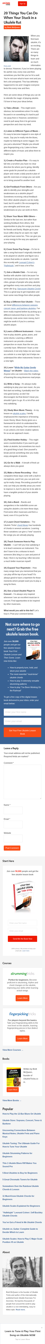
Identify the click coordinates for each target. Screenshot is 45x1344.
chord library (22, 525)
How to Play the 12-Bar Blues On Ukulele (21, 1114)
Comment (9, 763)
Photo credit (7, 66)
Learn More (23, 998)
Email (7, 819)
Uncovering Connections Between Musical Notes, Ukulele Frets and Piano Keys (21, 1133)
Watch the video (31, 371)
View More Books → (12, 1100)
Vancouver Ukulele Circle (28, 289)
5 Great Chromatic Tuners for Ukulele (20, 1179)
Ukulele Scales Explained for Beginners (21, 1206)
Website (7, 833)
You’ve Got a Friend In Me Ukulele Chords (22, 1222)
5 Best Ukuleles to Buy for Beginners (20, 1173)
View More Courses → (12, 1050)
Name (7, 805)
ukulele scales (19, 413)
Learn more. (26, 951)
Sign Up (22, 4)
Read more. (20, 1310)
